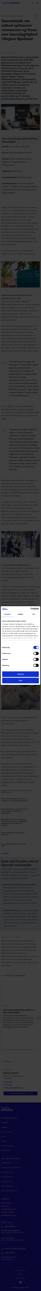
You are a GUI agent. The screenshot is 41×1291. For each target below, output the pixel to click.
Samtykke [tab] (7, 614)
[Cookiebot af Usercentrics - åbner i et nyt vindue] (30, 609)
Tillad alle (20, 674)
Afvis (20, 680)
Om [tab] (33, 614)
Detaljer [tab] (20, 614)
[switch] (36, 653)
